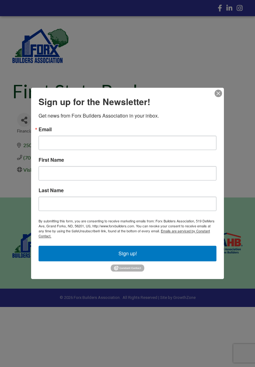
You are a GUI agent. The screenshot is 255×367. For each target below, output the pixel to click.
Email (45, 129)
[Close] (218, 93)
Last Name (51, 190)
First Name (51, 159)
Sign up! (127, 253)
